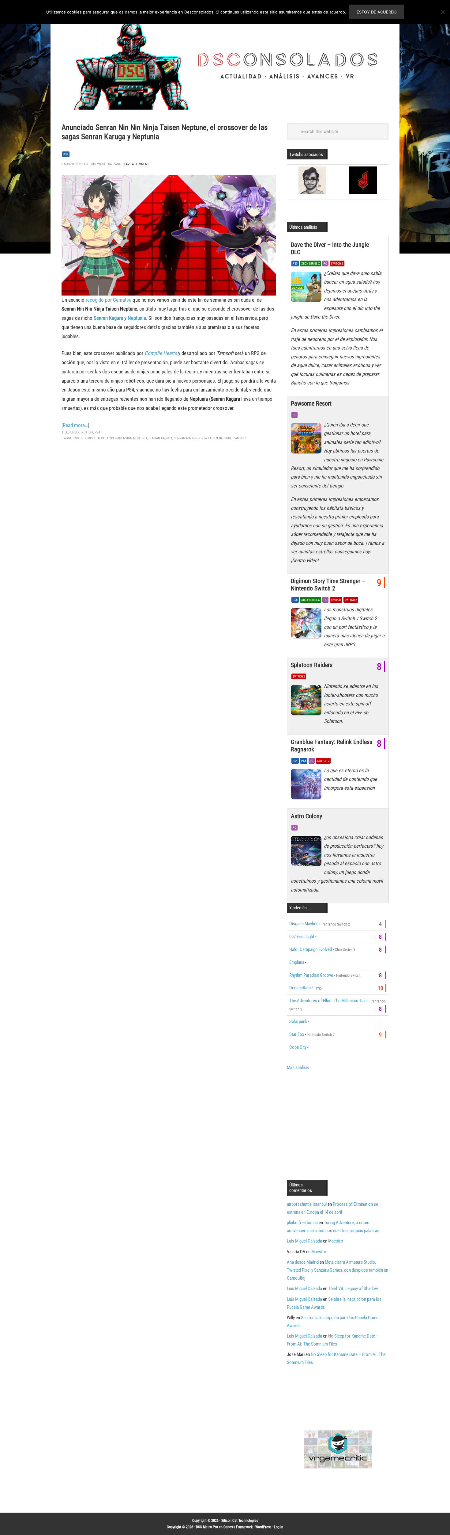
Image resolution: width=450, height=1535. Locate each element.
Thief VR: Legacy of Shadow (353, 1288)
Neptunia (137, 318)
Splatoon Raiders (311, 665)
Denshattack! (301, 988)
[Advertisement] (338, 1124)
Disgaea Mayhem (304, 923)
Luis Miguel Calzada (304, 1241)
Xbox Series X (310, 263)
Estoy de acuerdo (377, 12)
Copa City (297, 1047)
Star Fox (296, 1034)
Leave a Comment (136, 164)
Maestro (335, 1241)
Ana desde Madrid (303, 1262)
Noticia (87, 432)
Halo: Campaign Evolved (310, 949)
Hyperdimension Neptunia (127, 438)
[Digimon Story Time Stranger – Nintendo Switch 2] (307, 624)
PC (325, 263)
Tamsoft (240, 438)
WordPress (263, 1527)
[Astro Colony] (307, 852)
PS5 (295, 263)
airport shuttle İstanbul (307, 1204)
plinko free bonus (302, 1222)
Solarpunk (298, 1021)
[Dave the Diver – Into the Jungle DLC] (307, 288)
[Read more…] (75, 425)
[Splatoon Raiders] (307, 701)
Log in (278, 1527)
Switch (336, 599)
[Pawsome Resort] (307, 440)
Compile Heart (95, 438)
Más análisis (298, 1067)
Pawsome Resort (311, 403)
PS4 (65, 154)
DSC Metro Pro (207, 1527)
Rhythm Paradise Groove (311, 975)
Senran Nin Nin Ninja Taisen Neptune (203, 438)
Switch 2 (337, 263)
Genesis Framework (238, 1527)
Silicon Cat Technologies (239, 1520)
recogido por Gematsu (107, 300)
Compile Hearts (160, 353)
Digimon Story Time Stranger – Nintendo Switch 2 (328, 584)
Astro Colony (306, 816)
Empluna (296, 962)
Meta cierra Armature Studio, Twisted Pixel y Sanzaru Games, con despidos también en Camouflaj (337, 1270)
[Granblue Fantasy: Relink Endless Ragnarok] (307, 785)
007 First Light (301, 936)
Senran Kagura (108, 318)
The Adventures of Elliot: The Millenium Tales (329, 1000)
